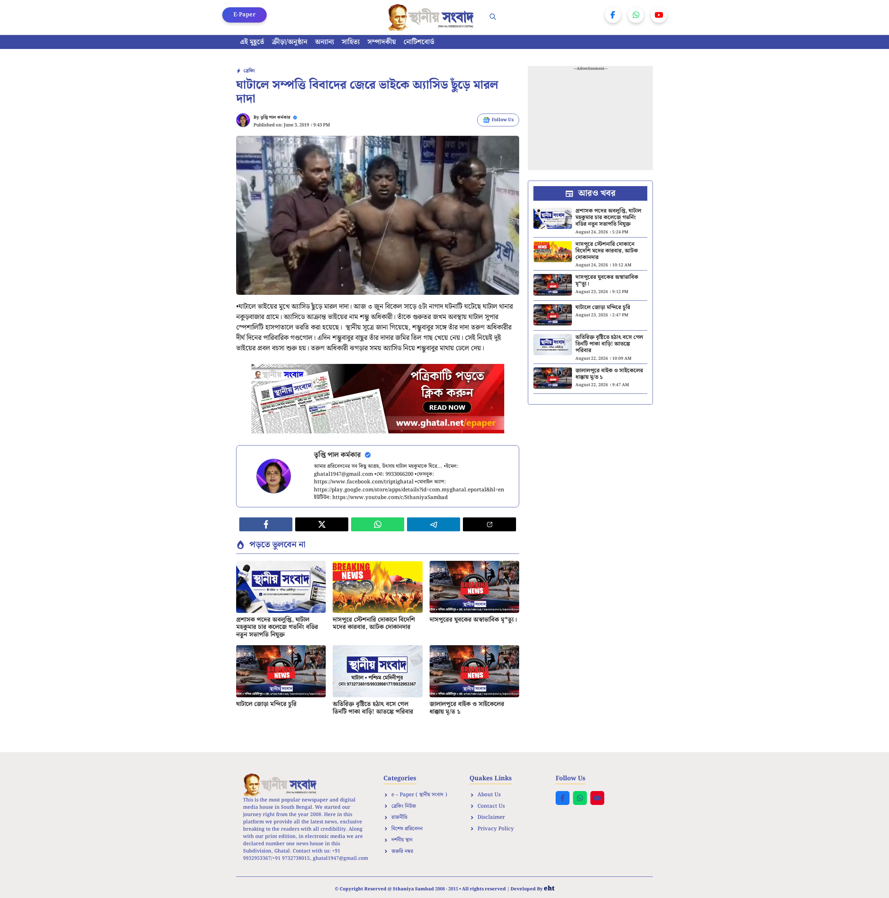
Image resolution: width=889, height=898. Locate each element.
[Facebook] (613, 15)
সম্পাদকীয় (381, 42)
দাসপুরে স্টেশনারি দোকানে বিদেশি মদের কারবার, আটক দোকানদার (374, 623)
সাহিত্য (351, 42)
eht (549, 888)
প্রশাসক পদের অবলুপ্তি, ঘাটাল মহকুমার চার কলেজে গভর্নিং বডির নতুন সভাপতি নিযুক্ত (277, 627)
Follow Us (503, 120)
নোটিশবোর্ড (419, 42)
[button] (493, 17)
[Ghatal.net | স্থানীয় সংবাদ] (432, 17)
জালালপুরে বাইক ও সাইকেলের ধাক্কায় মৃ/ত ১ (467, 708)
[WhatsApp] (636, 15)
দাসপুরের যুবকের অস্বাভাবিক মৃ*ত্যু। (473, 620)
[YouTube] (659, 15)
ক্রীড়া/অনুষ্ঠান (289, 42)
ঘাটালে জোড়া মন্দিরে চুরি (266, 704)
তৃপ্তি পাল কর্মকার (275, 117)
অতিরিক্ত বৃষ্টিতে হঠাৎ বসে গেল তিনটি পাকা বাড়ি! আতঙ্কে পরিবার (373, 708)
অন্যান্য (324, 42)
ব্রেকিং (249, 71)
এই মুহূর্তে (252, 42)
